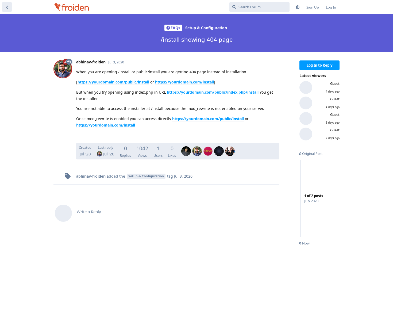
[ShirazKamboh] (219, 147)
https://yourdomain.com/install (184, 82)
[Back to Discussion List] (7, 7)
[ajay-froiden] (186, 147)
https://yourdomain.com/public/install (113, 82)
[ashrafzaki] (230, 147)
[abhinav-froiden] (197, 147)
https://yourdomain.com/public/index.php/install (213, 92)
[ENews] (208, 147)
